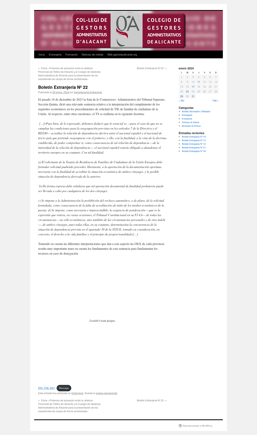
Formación (71, 54)
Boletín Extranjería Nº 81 (194, 147)
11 (198, 81)
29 (181, 96)
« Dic (181, 100)
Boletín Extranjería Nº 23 (152, 68)
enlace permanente (106, 393)
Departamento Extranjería (88, 92)
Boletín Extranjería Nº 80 (194, 151)
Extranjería (55, 54)
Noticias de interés (92, 54)
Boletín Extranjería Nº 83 (194, 140)
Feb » (216, 100)
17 (193, 86)
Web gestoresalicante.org (122, 54)
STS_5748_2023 (46, 388)
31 (193, 96)
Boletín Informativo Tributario (196, 111)
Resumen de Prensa (191, 125)
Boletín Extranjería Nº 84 (194, 136)
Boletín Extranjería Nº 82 (194, 143)
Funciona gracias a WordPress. (198, 425)
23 (187, 91)
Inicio (42, 54)
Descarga (64, 388)
